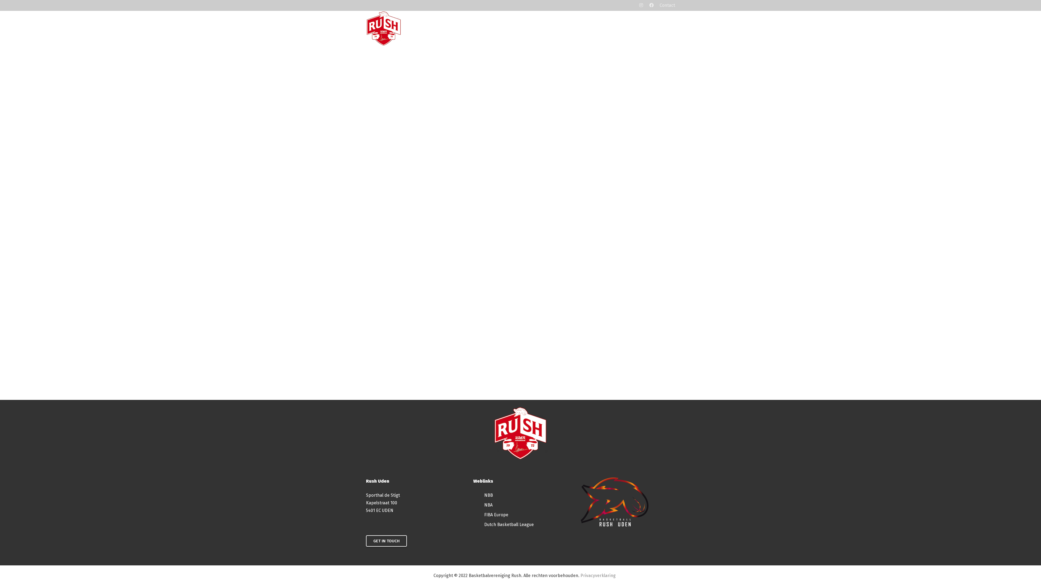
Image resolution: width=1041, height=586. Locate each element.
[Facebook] (651, 5)
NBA (488, 505)
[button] (552, 28)
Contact (667, 5)
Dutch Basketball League (509, 524)
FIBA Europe (496, 514)
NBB (488, 495)
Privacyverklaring (598, 575)
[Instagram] (641, 5)
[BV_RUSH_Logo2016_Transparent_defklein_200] (383, 28)
